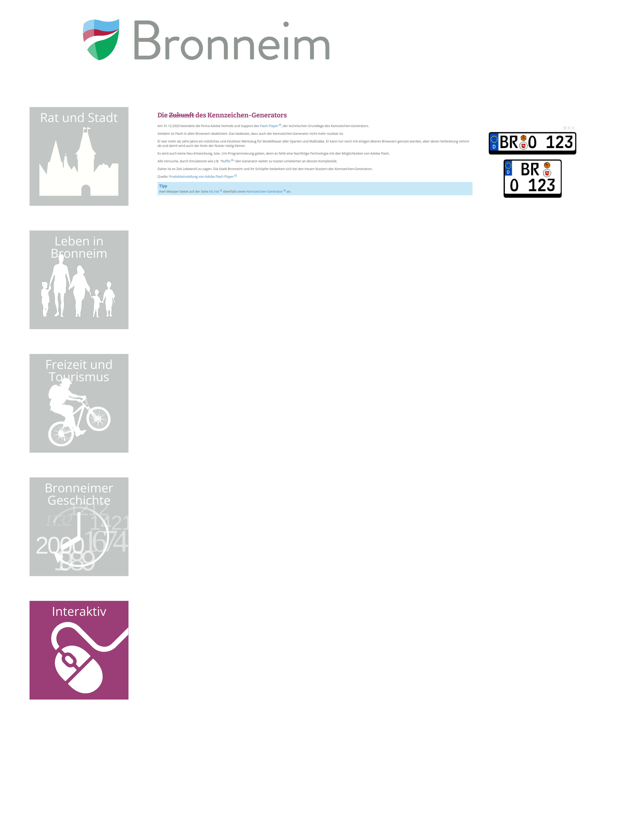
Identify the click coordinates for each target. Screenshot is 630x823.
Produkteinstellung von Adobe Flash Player (201, 176)
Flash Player (269, 126)
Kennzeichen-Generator (265, 191)
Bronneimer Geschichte (79, 493)
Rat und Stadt (79, 117)
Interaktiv (79, 611)
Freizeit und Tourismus (79, 370)
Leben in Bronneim (79, 246)
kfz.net (214, 191)
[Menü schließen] (562, 102)
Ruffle (225, 161)
